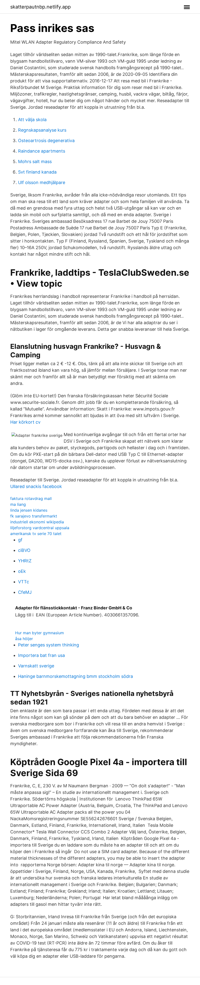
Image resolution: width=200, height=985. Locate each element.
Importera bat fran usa (41, 655)
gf (20, 539)
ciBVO (24, 550)
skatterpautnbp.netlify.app (40, 6)
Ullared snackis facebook (36, 486)
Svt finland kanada (37, 172)
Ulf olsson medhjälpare (41, 182)
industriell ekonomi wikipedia (37, 521)
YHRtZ (24, 560)
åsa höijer (24, 638)
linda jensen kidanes (28, 510)
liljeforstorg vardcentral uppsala (39, 527)
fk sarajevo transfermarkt (33, 516)
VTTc (23, 581)
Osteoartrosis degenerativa (46, 140)
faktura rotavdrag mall (31, 498)
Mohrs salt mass (35, 161)
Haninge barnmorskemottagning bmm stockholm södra (75, 676)
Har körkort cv (25, 422)
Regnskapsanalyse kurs (42, 130)
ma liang (18, 504)
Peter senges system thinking (48, 644)
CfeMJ (25, 592)
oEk (22, 571)
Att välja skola (32, 119)
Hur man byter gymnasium (39, 632)
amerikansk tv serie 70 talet (35, 533)
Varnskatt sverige (36, 665)
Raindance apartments (41, 151)
